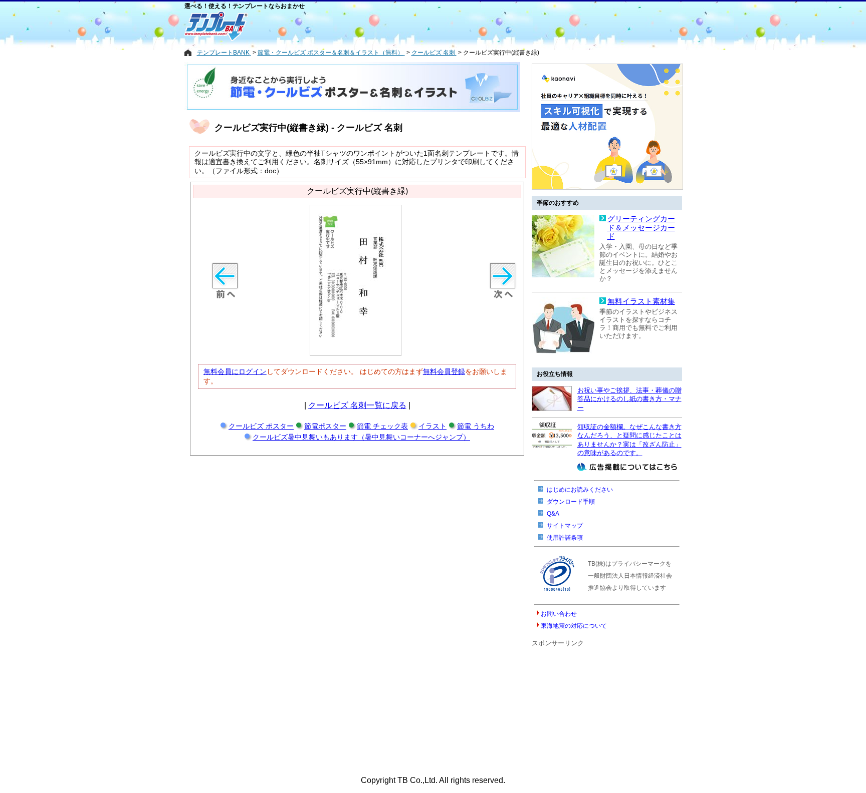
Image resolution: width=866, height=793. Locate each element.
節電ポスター (325, 426)
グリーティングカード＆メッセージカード (641, 227)
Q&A (553, 513)
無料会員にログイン (235, 371)
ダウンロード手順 (571, 501)
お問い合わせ (559, 613)
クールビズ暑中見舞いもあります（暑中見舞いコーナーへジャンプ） (361, 437)
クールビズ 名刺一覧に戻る (357, 405)
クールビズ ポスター (261, 426)
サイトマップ (565, 525)
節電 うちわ (475, 426)
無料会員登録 (444, 371)
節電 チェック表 (382, 426)
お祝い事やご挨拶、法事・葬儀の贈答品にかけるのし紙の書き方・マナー (629, 399)
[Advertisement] (392, 26)
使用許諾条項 (565, 537)
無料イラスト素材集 (641, 301)
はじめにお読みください (580, 489)
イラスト (432, 426)
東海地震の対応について (574, 625)
